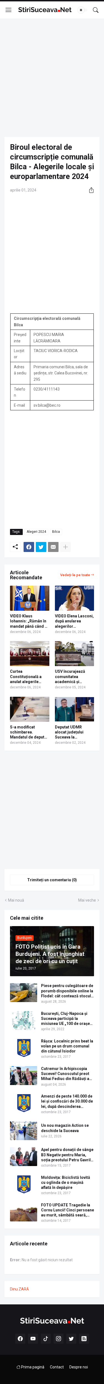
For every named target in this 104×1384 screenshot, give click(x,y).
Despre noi (78, 1367)
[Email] (53, 547)
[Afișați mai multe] (65, 547)
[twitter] (71, 1339)
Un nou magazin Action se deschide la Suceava (65, 1128)
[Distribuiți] (89, 190)
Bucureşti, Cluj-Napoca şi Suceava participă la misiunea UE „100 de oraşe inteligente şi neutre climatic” (65, 1018)
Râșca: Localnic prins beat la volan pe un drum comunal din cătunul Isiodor (67, 1046)
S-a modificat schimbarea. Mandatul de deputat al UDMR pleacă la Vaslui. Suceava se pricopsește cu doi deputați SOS (29, 732)
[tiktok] (46, 1339)
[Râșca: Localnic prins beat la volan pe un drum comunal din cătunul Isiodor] (23, 1048)
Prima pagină (32, 1367)
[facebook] (20, 1339)
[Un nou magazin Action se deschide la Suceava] (23, 1130)
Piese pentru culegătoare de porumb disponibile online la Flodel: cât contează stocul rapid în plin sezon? (67, 990)
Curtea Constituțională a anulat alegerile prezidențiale (26, 676)
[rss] (84, 1339)
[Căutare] (95, 10)
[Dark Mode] (82, 10)
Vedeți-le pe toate (75, 575)
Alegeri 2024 (36, 532)
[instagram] (59, 1339)
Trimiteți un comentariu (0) (52, 880)
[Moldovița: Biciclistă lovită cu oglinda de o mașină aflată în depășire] (23, 1184)
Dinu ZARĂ (19, 1289)
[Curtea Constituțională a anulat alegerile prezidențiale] (29, 653)
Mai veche (87, 900)
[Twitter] (41, 547)
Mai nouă (16, 900)
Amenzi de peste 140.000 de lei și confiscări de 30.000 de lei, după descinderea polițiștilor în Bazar (67, 1101)
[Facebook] (29, 547)
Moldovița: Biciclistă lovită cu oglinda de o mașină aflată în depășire (65, 1182)
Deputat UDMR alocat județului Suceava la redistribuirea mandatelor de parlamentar (69, 732)
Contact (57, 1367)
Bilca (56, 532)
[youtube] (33, 1339)
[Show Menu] (8, 10)
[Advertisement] (52, 78)
